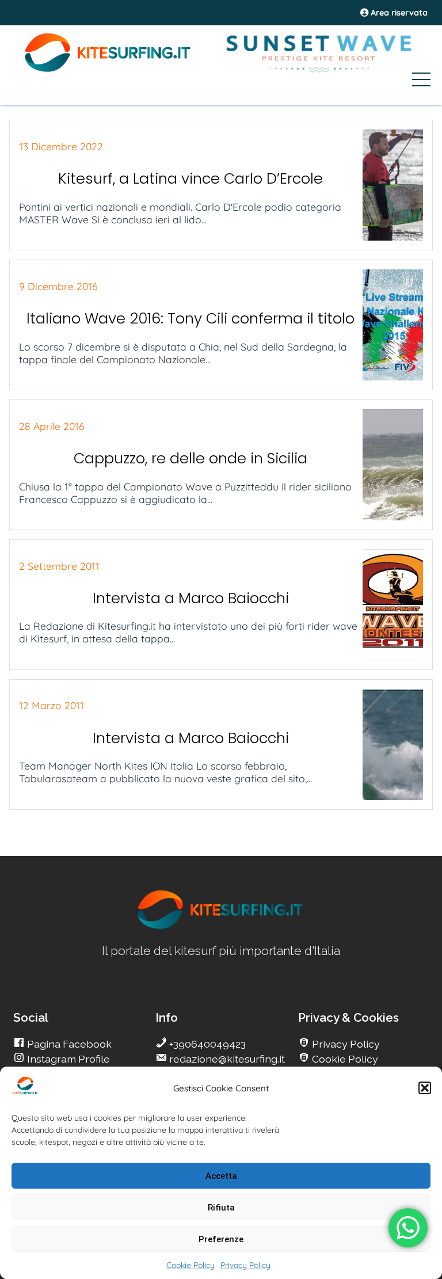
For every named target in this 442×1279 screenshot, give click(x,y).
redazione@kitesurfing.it (226, 1059)
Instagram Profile (67, 1059)
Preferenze (221, 1239)
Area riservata (398, 12)
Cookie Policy (190, 1265)
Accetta (221, 1176)
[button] (424, 1088)
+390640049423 (206, 1044)
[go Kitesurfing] (221, 927)
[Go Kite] (108, 70)
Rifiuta (221, 1207)
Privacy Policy (245, 1265)
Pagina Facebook (68, 1044)
